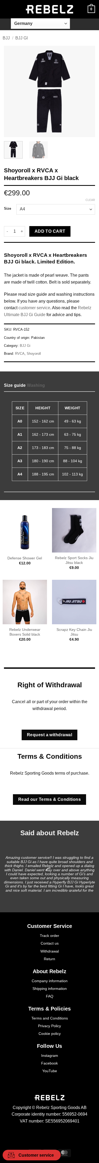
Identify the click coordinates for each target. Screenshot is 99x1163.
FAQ (49, 996)
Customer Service (49, 926)
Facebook (49, 1063)
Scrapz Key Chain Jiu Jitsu (74, 632)
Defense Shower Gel (24, 558)
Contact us (50, 943)
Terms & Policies (49, 1009)
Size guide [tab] (15, 385)
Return (49, 959)
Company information (50, 981)
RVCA (20, 354)
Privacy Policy (49, 1026)
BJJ (6, 38)
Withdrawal (49, 951)
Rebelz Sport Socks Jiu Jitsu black (74, 560)
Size (7, 208)
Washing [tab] (36, 385)
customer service (34, 308)
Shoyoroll (34, 354)
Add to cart (50, 231)
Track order (49, 935)
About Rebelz (49, 971)
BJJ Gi (21, 38)
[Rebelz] (49, 9)
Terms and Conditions (49, 1018)
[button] (7, 9)
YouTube (49, 1071)
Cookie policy (50, 1033)
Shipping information (49, 988)
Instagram (49, 1055)
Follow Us (49, 1046)
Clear (90, 199)
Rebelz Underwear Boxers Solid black (24, 632)
